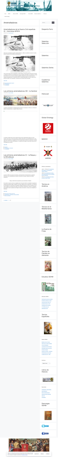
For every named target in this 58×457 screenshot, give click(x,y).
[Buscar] (53, 23)
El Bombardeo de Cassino (46, 352)
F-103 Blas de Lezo (45, 306)
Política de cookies (24, 454)
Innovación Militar (16, 194)
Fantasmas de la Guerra (46, 305)
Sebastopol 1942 (45, 308)
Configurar (47, 453)
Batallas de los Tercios (46, 342)
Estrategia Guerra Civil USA (47, 348)
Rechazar (42, 453)
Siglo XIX (13, 193)
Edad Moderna (44, 391)
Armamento (11, 194)
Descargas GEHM (22, 13)
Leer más (5, 80)
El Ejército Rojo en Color (46, 303)
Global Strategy (7, 16)
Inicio (5, 13)
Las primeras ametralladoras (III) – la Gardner (20, 91)
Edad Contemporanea (46, 392)
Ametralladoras (7, 194)
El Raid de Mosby (45, 349)
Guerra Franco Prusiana (8, 193)
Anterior (5, 200)
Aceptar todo (37, 453)
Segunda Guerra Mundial (46, 394)
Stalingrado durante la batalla (47, 299)
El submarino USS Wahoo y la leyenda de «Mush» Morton (48, 170)
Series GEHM (30, 13)
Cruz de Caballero (45, 345)
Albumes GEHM (15, 13)
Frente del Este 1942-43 (46, 302)
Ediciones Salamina (37, 13)
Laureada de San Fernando (47, 346)
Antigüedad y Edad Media (46, 389)
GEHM (9, 13)
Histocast (45, 13)
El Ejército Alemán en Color (46, 300)
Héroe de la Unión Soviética (47, 343)
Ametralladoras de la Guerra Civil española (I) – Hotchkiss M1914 (19, 30)
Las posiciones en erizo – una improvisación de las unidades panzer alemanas (48, 174)
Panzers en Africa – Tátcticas (47, 351)
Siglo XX (43, 395)
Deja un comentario (8, 195)
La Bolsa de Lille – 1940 (46, 354)
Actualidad (44, 397)
